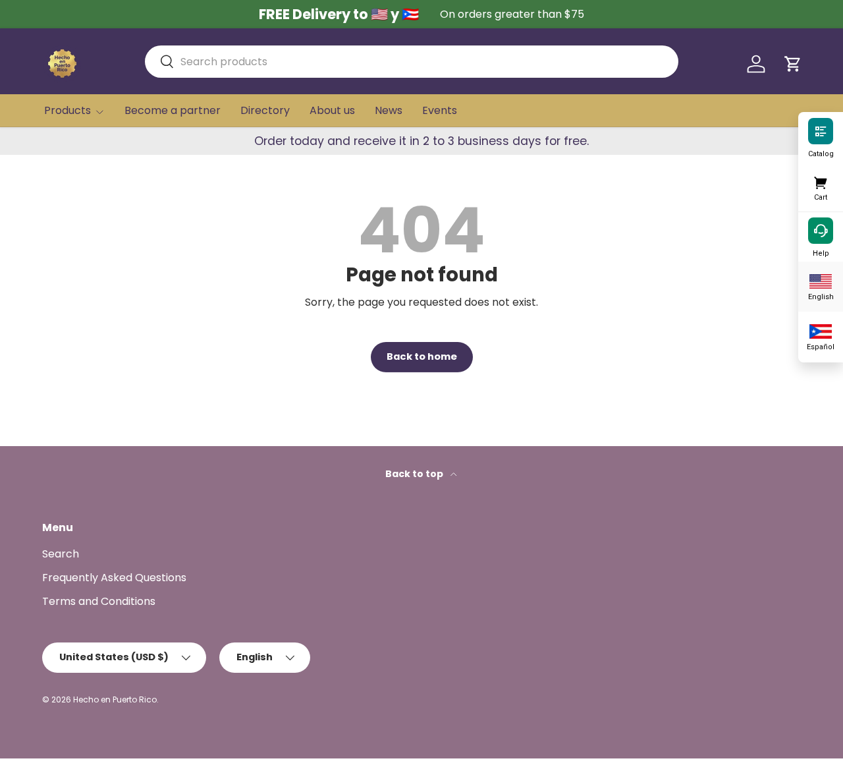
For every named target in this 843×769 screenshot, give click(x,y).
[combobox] (411, 61)
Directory (265, 110)
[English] (820, 280)
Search (60, 553)
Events (439, 110)
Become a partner (172, 110)
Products (67, 110)
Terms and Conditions (98, 601)
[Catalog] (820, 130)
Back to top (415, 473)
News (388, 110)
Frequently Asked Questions (114, 577)
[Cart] (820, 180)
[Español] (820, 330)
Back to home (422, 356)
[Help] (820, 230)
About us (332, 110)
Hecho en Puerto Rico (115, 699)
